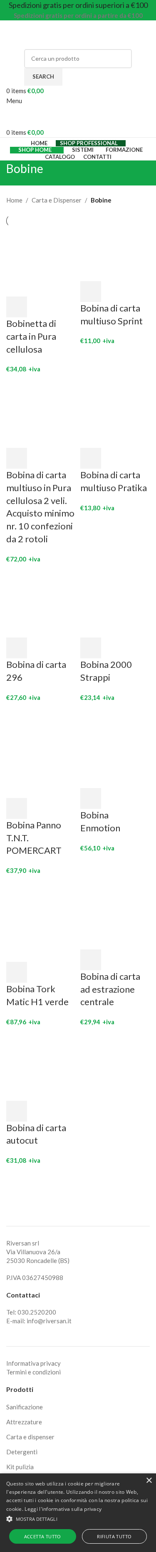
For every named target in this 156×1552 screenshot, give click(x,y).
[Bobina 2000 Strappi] (115, 601)
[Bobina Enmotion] (115, 746)
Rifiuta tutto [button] (114, 1536)
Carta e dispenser (30, 1437)
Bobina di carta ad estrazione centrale (110, 989)
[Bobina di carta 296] (41, 601)
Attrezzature (24, 1422)
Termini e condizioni (33, 1372)
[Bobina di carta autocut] (41, 1065)
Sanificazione (24, 1407)
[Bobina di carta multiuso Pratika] (115, 412)
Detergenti (21, 1452)
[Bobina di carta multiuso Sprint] (115, 253)
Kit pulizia (20, 1466)
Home (14, 200)
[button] (16, 307)
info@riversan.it (49, 1321)
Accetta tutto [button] (42, 1536)
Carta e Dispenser (57, 200)
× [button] (149, 1481)
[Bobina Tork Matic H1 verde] (41, 920)
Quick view (38, 307)
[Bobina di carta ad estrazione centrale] (115, 913)
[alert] (78, 1512)
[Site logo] (58, 33)
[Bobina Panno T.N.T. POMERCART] (28, 751)
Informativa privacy (33, 1363)
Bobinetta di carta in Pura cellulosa (31, 336)
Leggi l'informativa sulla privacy (63, 1508)
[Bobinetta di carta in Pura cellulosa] (41, 260)
